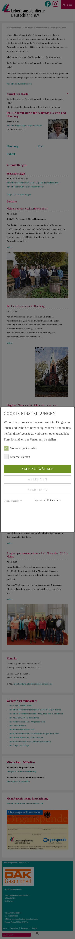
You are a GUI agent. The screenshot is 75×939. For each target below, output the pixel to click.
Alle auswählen (37, 469)
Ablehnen (37, 479)
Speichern (37, 489)
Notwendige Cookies (23, 448)
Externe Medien (20, 457)
